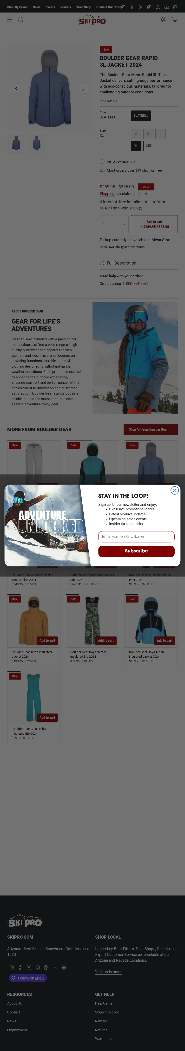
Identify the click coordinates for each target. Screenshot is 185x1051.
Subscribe (136, 551)
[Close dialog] (175, 490)
